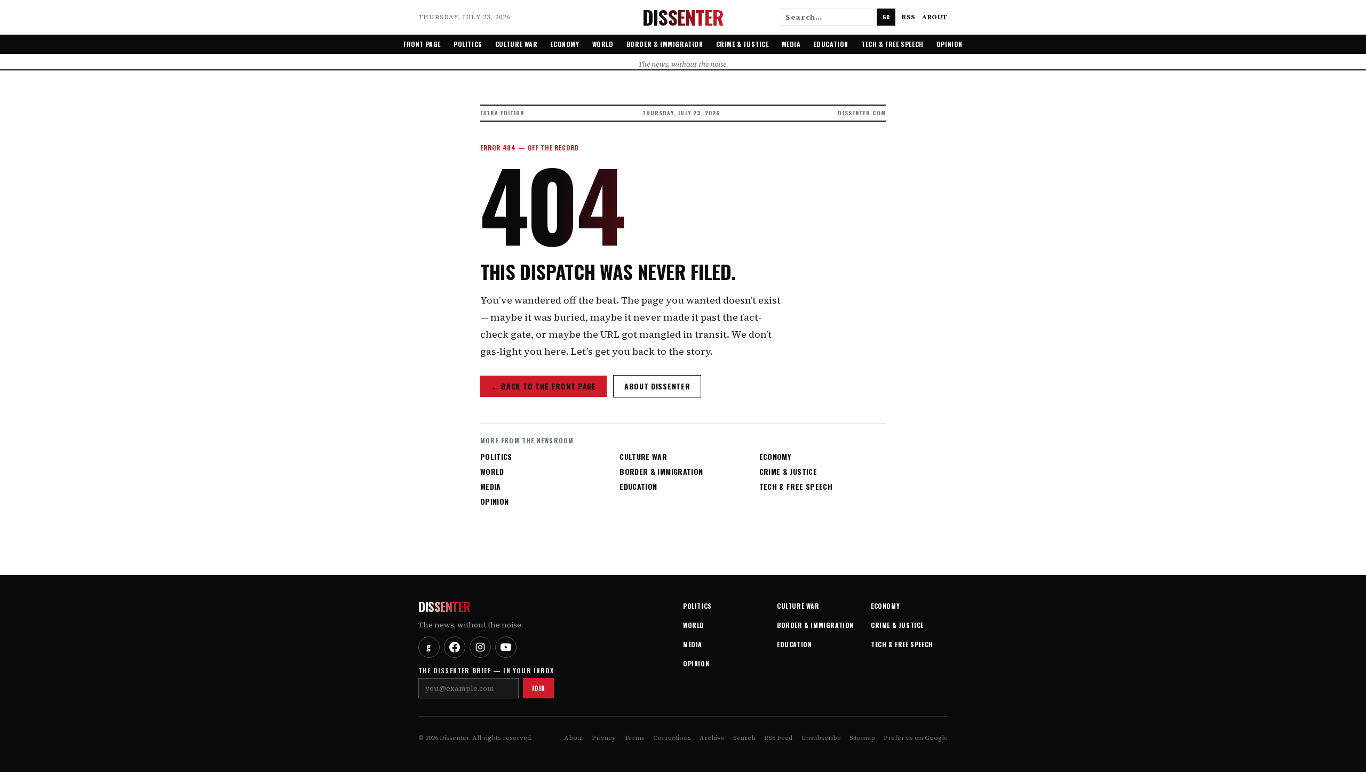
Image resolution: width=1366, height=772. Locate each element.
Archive (712, 738)
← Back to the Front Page (543, 386)
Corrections (672, 738)
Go (886, 17)
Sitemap (862, 738)
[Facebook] (454, 647)
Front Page (422, 44)
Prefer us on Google (916, 738)
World (603, 44)
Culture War (516, 44)
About (935, 17)
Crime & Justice (742, 44)
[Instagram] (480, 647)
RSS (909, 17)
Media (791, 44)
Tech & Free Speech (892, 44)
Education (831, 44)
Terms (634, 738)
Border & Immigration (664, 44)
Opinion (949, 44)
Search (744, 738)
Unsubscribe (821, 738)
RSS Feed (778, 738)
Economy (564, 44)
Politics (468, 44)
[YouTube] (506, 647)
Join (538, 688)
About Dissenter (657, 386)
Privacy (604, 738)
